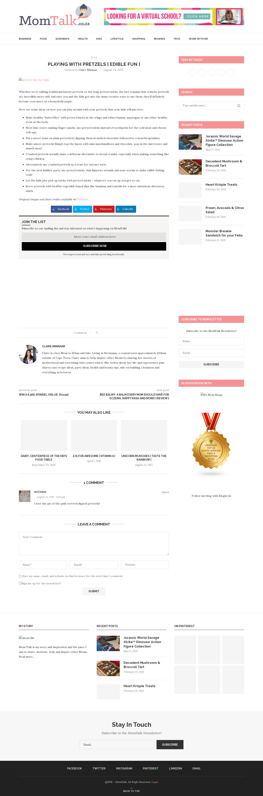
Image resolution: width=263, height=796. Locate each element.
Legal (155, 782)
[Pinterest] (221, 72)
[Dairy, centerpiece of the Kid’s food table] (44, 435)
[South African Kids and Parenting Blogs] (211, 415)
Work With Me (198, 39)
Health (83, 39)
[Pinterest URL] (185, 650)
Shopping (138, 39)
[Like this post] (99, 332)
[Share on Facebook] (104, 332)
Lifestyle (117, 39)
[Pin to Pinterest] (111, 332)
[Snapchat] (230, 72)
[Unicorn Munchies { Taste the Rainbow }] (144, 435)
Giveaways (62, 39)
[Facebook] (192, 72)
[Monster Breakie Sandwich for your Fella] (190, 237)
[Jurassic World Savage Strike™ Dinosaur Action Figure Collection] (190, 142)
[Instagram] (212, 72)
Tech (176, 39)
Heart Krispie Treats (221, 184)
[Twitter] (202, 72)
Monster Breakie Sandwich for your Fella (224, 233)
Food (43, 39)
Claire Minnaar (88, 70)
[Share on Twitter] (107, 332)
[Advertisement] (94, 295)
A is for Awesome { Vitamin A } (94, 456)
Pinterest (82, 199)
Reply (165, 492)
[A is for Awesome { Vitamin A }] (94, 435)
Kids (99, 39)
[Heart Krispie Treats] (190, 190)
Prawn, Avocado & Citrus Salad (225, 210)
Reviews (159, 39)
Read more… (27, 656)
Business (25, 39)
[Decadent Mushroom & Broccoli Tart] (190, 167)
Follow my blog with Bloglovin (211, 496)
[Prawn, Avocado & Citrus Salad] (190, 213)
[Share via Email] (115, 332)
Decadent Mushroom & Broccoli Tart (224, 163)
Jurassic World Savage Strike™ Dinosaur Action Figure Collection (224, 140)
